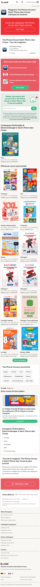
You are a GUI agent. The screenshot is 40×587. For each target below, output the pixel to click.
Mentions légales (6, 577)
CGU (2, 579)
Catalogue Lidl (5, 527)
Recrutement (5, 558)
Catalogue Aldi (5, 545)
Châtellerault (19, 376)
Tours (21, 372)
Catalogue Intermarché (7, 543)
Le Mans (13, 372)
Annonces (34, 6)
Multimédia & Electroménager (11, 501)
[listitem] (10, 147)
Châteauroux (8, 376)
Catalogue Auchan (6, 540)
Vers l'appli (20, 29)
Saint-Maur (29, 381)
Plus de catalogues (20, 360)
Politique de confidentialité (27, 577)
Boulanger (7, 444)
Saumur (28, 376)
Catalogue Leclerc (6, 530)
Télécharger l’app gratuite (8, 520)
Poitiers (28, 372)
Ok (34, 108)
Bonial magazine (5, 517)
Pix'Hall (6, 438)
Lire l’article (20, 421)
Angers (6, 372)
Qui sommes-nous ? (6, 515)
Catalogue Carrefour (7, 533)
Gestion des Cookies (26, 579)
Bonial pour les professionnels (9, 555)
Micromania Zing (9, 451)
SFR (5, 448)
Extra (5, 441)
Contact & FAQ (5, 553)
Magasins (25, 499)
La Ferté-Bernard (17, 381)
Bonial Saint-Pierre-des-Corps (11, 499)
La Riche (6, 381)
